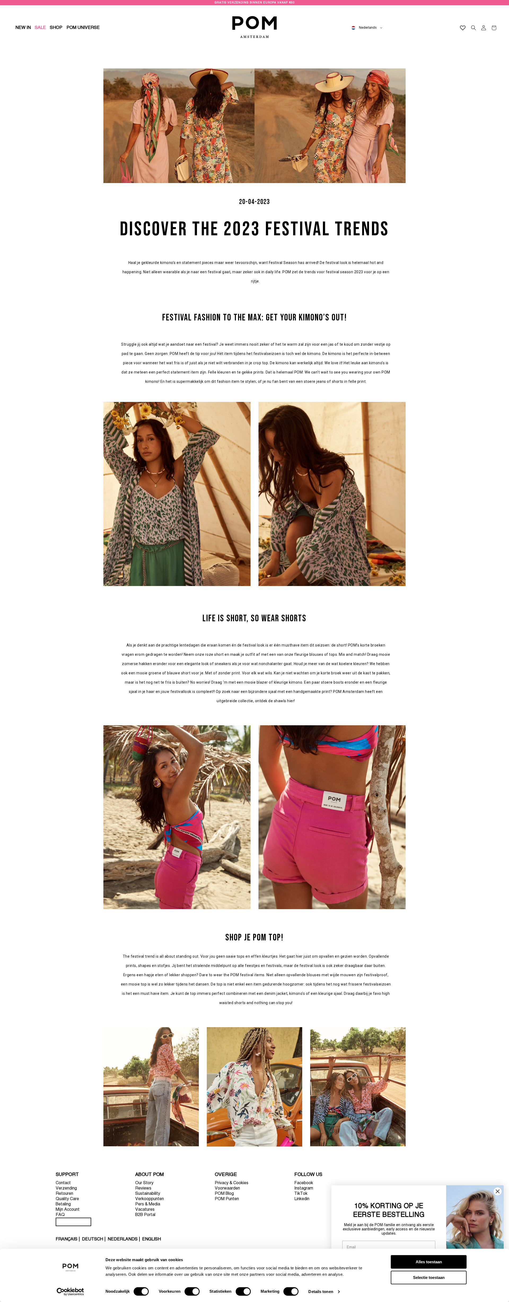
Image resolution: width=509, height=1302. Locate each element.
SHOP (56, 28)
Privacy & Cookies (231, 1183)
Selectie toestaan (429, 1277)
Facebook (303, 1183)
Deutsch (92, 1239)
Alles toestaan (429, 1262)
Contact (63, 1183)
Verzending (66, 1188)
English (151, 1239)
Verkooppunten (149, 1199)
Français (66, 1239)
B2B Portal (145, 1215)
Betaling (63, 1204)
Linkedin (301, 1199)
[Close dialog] (498, 1191)
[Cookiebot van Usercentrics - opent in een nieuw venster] (70, 1292)
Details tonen (320, 1291)
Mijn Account (68, 1210)
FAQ (60, 1215)
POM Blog (224, 1194)
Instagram (303, 1188)
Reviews (143, 1188)
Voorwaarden (227, 1188)
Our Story (144, 1183)
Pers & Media (147, 1204)
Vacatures (145, 1210)
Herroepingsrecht (73, 1222)
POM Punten (227, 1199)
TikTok (301, 1194)
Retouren (64, 1194)
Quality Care (67, 1199)
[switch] (192, 1291)
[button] (56, 27)
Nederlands (123, 1239)
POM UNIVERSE (83, 28)
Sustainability (147, 1194)
